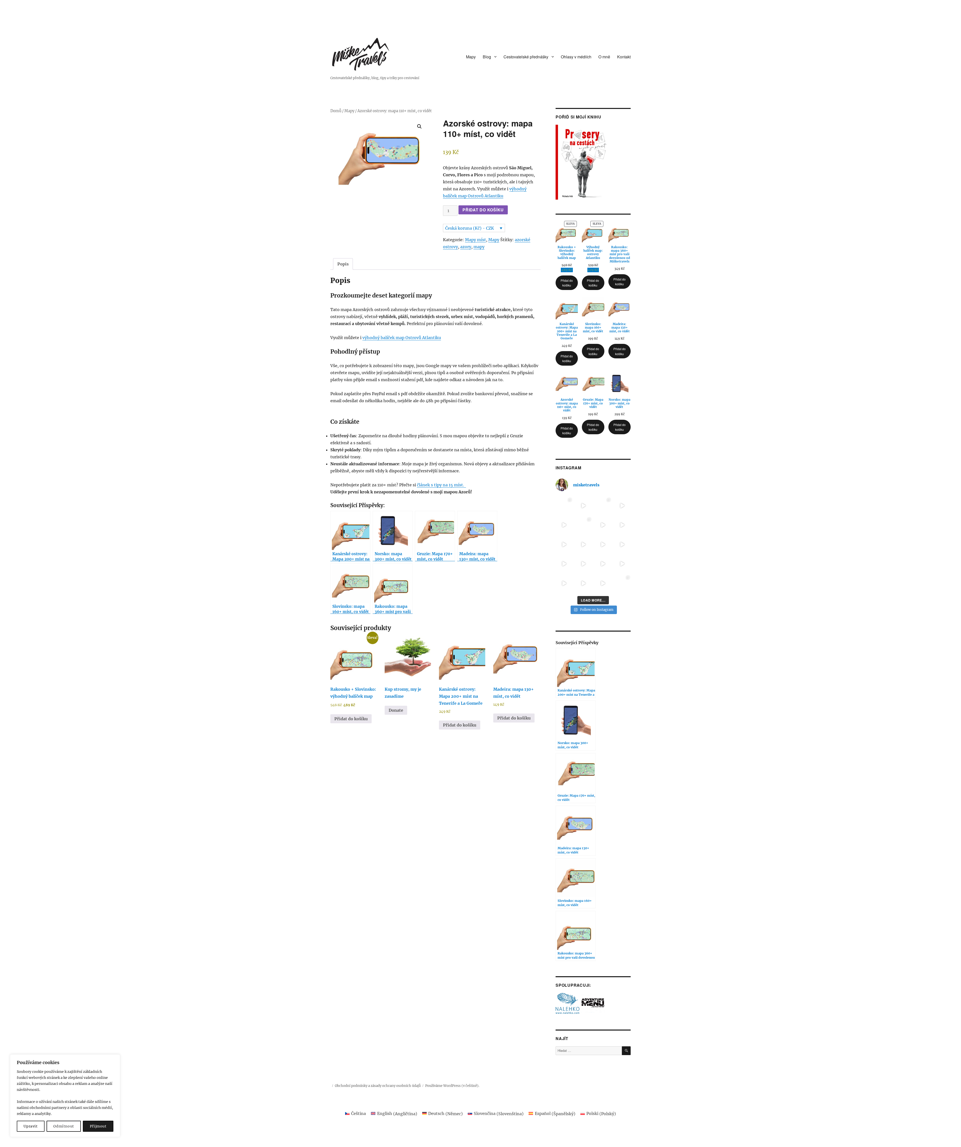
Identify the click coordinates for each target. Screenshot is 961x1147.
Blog (487, 57)
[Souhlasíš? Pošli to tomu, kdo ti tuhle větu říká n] (602, 563)
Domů (335, 111)
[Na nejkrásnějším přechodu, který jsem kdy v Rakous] (602, 525)
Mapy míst (475, 239)
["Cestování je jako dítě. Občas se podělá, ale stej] (602, 544)
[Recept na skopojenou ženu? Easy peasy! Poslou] (564, 583)
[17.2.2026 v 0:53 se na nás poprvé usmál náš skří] (622, 583)
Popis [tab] (343, 263)
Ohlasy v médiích (576, 57)
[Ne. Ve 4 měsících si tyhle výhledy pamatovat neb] (622, 505)
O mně (604, 57)
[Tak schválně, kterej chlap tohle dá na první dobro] (583, 563)
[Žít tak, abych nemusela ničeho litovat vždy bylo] (602, 583)
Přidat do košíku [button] (351, 718)
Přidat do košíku (483, 210)
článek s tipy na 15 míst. (441, 484)
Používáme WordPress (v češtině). (452, 1086)
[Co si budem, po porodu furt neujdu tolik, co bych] (622, 544)
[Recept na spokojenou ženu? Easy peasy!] (583, 583)
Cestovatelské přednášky (526, 57)
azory (465, 246)
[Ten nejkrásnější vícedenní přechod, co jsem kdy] (583, 505)
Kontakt (624, 57)
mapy (479, 246)
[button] (419, 126)
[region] (65, 1095)
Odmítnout (63, 1126)
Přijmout (98, 1126)
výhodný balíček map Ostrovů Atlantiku (401, 337)
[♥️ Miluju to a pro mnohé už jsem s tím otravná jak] (583, 525)
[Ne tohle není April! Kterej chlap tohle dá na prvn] (564, 563)
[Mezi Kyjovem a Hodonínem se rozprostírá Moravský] (564, 544)
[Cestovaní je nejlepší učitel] (622, 525)
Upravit (31, 1126)
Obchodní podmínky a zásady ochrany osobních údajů (378, 1086)
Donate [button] (396, 710)
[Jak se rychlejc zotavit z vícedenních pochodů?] (564, 505)
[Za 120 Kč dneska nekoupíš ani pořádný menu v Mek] (583, 544)
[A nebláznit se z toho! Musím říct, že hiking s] (602, 505)
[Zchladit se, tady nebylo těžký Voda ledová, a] (564, 525)
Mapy (471, 57)
